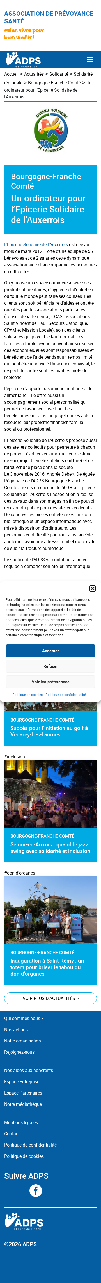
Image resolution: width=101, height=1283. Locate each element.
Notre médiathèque (23, 1104)
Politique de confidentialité (65, 694)
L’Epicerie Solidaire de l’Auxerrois (36, 244)
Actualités (34, 74)
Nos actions (16, 1029)
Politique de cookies (27, 694)
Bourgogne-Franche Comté (54, 83)
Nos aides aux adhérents (28, 1070)
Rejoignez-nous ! (20, 1052)
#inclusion (14, 757)
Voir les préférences (51, 681)
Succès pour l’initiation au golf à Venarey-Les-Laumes (49, 731)
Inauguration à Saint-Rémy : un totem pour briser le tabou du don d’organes (47, 967)
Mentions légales (21, 1122)
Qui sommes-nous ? (23, 1018)
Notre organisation (22, 1041)
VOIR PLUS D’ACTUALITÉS (51, 998)
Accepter (50, 650)
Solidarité (58, 74)
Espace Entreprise (21, 1081)
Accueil (11, 74)
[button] (92, 588)
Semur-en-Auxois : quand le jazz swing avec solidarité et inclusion (50, 848)
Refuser (50, 666)
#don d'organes (19, 873)
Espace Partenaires (23, 1093)
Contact (12, 1134)
